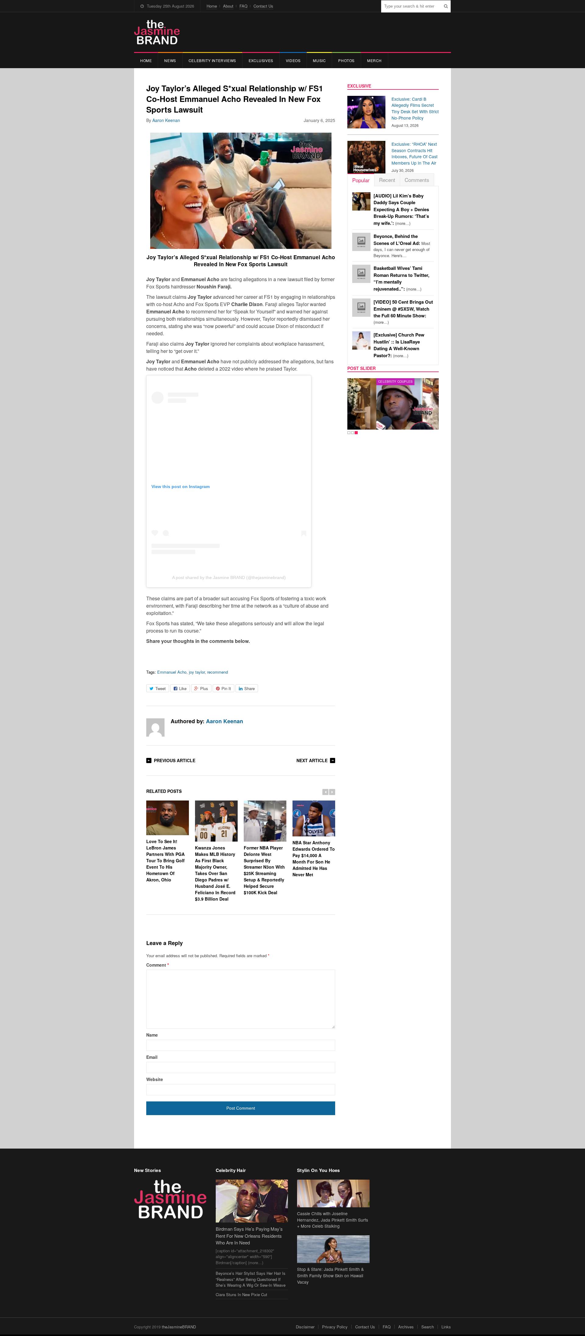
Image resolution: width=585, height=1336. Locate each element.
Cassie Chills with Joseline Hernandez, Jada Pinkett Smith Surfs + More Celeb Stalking (332, 1219)
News (170, 60)
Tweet (160, 688)
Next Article (312, 760)
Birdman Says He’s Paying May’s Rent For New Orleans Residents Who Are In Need (249, 1236)
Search (427, 1327)
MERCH (374, 60)
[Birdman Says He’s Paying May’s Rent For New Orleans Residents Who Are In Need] (252, 1201)
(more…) (401, 209)
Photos (346, 60)
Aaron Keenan (166, 120)
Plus (204, 688)
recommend (217, 672)
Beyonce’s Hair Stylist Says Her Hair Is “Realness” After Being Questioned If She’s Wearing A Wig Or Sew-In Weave (250, 1279)
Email (152, 1057)
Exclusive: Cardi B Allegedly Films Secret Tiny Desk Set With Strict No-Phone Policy (415, 108)
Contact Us (263, 6)
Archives (406, 1327)
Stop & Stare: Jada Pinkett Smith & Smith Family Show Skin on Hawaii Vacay (330, 1275)
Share (249, 688)
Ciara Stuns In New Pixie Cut (241, 1294)
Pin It (226, 688)
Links (446, 1327)
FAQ (243, 6)
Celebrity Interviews (212, 60)
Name (152, 1035)
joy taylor (197, 672)
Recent (387, 179)
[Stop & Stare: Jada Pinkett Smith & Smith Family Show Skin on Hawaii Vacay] (333, 1249)
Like (182, 688)
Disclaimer (305, 1327)
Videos (293, 60)
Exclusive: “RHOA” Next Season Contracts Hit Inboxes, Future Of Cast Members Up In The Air (415, 153)
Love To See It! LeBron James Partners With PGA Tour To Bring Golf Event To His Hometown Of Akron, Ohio (165, 860)
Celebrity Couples (366, 381)
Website (154, 1079)
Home (212, 6)
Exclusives (261, 60)
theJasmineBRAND (179, 1327)
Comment (157, 965)
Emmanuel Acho (171, 672)
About (228, 6)
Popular (361, 180)
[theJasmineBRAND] (157, 32)
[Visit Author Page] (155, 727)
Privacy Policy (335, 1327)
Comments (417, 179)
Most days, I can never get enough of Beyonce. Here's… (402, 245)
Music (319, 60)
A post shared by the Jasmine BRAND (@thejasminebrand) (229, 577)
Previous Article (174, 760)
